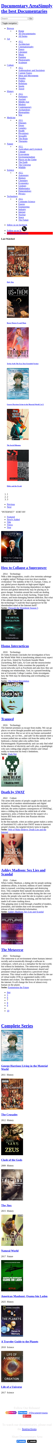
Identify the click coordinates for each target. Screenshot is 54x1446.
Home (21, 31)
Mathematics (24, 188)
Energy (21, 204)
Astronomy (23, 175)
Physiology (23, 133)
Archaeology (24, 109)
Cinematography (26, 46)
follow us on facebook (17, 225)
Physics (21, 193)
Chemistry (23, 180)
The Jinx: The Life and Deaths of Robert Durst (23, 363)
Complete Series (17, 1025)
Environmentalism (26, 157)
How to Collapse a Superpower (24, 568)
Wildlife (22, 167)
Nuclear (22, 214)
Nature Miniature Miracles (16, 404)
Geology (22, 186)
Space (21, 217)
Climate (21, 151)
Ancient (22, 99)
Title (9, 522)
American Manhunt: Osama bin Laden (20, 445)
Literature (22, 52)
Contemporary (25, 107)
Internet (21, 212)
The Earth (23, 162)
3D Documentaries (27, 33)
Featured (11, 517)
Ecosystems (23, 154)
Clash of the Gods (11, 1159)
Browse (10, 28)
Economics (23, 183)
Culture (10, 65)
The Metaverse (12, 950)
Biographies (23, 112)
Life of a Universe (11, 1386)
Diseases (22, 123)
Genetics (22, 128)
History (10, 91)
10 (8, 1011)
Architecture (24, 44)
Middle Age (23, 102)
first (8, 992)
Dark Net (12, 754)
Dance (21, 49)
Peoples (21, 78)
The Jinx (6, 1205)
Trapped (7, 719)
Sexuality (22, 136)
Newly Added (13, 519)
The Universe (24, 165)
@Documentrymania (38, 1413)
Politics (21, 81)
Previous (11, 504)
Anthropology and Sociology (31, 70)
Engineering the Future (18, 987)
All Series (22, 36)
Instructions (29, 1429)
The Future (23, 220)
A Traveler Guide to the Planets (19, 1341)
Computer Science (26, 201)
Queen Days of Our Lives (15, 323)
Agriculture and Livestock (30, 149)
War (20, 115)
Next (9, 507)
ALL (20, 41)
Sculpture (22, 62)
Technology (12, 196)
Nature (10, 144)
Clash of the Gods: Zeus (15, 282)
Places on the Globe (27, 159)
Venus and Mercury (13, 486)
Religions (22, 83)
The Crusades (9, 1114)
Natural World (10, 1250)
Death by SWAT (13, 792)
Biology (22, 178)
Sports (21, 86)
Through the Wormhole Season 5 (23, 608)
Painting (22, 57)
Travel (21, 88)
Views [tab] (10, 524)
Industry (22, 209)
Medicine (11, 117)
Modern (22, 104)
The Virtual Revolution (18, 681)
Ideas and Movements (28, 75)
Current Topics (25, 73)
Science (10, 170)
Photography (24, 60)
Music (21, 54)
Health (21, 130)
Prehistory (23, 96)
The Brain (23, 138)
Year (9, 527)
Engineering (24, 207)
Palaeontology (24, 191)
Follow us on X (14, 230)
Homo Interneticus (15, 646)
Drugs (21, 125)
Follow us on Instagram (17, 233)
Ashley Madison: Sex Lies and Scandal (26, 912)
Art (8, 39)
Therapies (22, 141)
